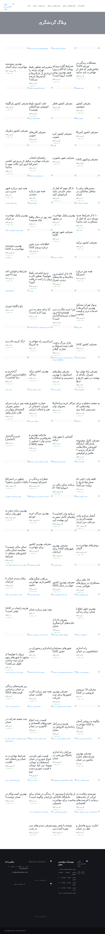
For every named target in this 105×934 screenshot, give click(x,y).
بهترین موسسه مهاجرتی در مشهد (67, 883)
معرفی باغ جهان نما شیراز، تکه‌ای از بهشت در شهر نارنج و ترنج (87, 376)
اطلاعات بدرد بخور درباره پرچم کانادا (39, 246)
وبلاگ (29, 6)
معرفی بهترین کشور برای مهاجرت (40, 545)
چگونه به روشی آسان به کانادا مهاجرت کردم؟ (88, 724)
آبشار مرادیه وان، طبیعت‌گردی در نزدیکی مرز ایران (85, 518)
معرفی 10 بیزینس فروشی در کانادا (86, 691)
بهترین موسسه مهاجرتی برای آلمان (16, 65)
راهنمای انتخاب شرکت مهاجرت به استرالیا (39, 161)
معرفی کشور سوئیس (83, 105)
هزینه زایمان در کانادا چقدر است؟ (16, 609)
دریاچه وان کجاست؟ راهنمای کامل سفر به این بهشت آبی (64, 517)
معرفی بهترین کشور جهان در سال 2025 (63, 584)
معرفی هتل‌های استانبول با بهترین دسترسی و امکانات (63, 374)
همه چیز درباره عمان (40, 609)
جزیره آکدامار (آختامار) (12, 437)
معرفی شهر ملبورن (63, 157)
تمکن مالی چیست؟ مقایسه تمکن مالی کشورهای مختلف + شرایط (15, 551)
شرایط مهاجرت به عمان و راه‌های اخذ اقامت (15, 759)
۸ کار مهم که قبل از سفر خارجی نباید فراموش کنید (62, 191)
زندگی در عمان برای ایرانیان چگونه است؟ (40, 795)
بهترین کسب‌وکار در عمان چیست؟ (16, 795)
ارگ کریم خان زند (15, 341)
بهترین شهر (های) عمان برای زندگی (86, 610)
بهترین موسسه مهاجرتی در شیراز (67, 878)
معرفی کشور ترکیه (86, 242)
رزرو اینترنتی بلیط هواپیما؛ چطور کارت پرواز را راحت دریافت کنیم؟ (40, 277)
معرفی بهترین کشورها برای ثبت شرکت (61, 694)
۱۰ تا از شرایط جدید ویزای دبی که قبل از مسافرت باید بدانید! (87, 218)
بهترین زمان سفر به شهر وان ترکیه (16, 512)
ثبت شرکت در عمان (39, 6)
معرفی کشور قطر (62, 103)
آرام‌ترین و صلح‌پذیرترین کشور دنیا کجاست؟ (15, 374)
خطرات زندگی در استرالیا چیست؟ (38, 480)
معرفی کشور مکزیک (16, 130)
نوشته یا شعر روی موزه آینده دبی (62, 827)
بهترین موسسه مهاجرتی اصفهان (67, 873)
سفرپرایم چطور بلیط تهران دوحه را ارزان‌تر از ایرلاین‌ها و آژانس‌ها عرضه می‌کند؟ (40, 73)
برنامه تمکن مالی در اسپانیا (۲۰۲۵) (63, 486)
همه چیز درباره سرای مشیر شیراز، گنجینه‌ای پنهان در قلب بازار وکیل (17, 408)
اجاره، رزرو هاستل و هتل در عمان (87, 827)
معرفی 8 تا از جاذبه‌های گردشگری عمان (63, 623)
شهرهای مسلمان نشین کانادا (61, 650)
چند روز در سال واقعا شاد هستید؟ (40, 218)
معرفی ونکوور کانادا (87, 159)
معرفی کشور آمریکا (87, 132)
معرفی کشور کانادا (86, 344)
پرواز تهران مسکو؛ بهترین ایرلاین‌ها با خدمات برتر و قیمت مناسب (87, 309)
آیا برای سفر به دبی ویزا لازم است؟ (39, 311)
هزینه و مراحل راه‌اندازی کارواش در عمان (63, 726)
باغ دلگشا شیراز (14, 306)
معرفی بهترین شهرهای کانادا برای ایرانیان (63, 548)
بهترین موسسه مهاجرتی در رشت (67, 889)
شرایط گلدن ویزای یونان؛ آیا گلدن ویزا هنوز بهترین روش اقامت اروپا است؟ (62, 70)
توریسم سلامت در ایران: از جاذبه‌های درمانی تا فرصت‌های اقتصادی (87, 798)
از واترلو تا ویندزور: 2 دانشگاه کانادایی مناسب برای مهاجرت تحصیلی (64, 798)
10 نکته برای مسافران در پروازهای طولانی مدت (88, 583)
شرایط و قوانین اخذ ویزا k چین (16, 273)
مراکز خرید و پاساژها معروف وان (63, 405)
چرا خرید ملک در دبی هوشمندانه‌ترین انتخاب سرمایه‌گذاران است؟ (64, 314)
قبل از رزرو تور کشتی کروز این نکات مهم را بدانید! (17, 164)
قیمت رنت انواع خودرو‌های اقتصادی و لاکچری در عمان (40, 723)
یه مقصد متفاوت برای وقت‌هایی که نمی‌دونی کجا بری (88, 406)
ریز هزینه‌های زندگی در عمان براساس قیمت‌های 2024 (16, 689)
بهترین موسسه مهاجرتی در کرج (67, 893)
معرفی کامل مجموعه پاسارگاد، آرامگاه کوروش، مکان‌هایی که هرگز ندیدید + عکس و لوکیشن (87, 447)
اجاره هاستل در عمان (69, 6)
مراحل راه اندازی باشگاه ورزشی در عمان (62, 755)
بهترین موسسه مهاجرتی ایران (68, 869)
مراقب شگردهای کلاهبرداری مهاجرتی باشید (40, 582)
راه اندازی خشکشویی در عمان (87, 650)
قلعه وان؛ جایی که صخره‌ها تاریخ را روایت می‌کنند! (86, 482)
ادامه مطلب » (80, 78)
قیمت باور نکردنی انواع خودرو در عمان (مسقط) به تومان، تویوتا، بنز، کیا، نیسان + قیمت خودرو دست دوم (40, 763)
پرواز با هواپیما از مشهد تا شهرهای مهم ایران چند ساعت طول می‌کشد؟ (17, 659)
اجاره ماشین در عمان (54, 6)
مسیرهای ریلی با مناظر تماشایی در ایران (85, 191)
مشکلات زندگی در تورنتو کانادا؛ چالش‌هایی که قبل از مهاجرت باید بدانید (87, 67)
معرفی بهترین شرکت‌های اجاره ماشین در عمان (85, 756)
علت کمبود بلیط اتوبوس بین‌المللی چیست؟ (38, 106)
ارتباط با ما (81, 6)
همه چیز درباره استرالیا (84, 273)
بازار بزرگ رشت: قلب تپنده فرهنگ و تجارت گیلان (62, 346)
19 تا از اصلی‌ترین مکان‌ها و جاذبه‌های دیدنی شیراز (62, 277)
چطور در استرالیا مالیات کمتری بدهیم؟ (16, 480)
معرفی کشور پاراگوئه (17, 103)
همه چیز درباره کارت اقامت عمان (40, 693)
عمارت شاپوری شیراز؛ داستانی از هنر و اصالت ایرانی (39, 406)
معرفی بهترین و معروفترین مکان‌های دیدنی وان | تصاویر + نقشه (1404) (40, 439)
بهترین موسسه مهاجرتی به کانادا (14, 247)
